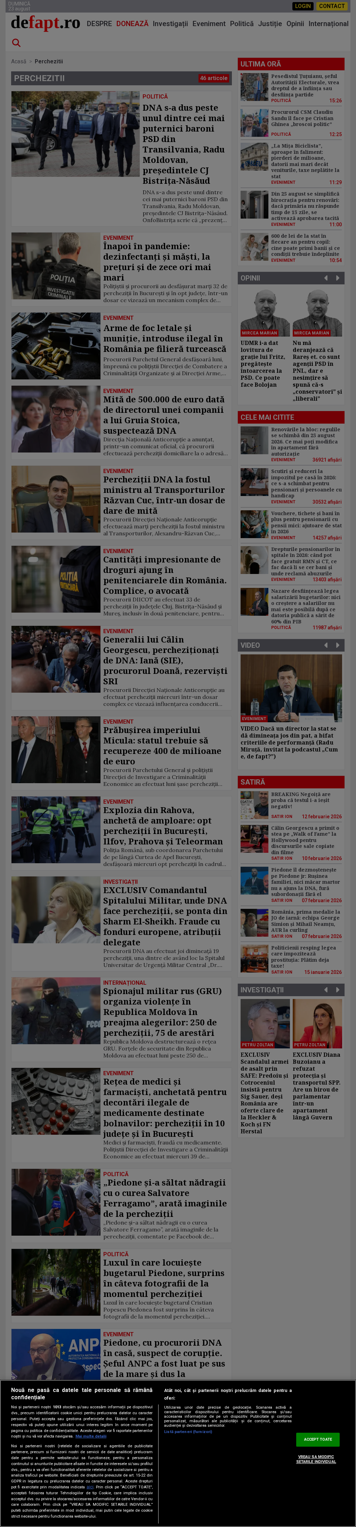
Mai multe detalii (90, 1436)
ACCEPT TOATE (318, 1440)
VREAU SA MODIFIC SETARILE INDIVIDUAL (316, 1459)
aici (90, 1487)
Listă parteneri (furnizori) (188, 1432)
